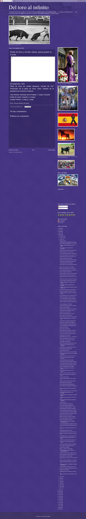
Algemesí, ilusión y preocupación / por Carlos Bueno (68, 259)
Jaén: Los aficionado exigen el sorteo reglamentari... (68, 298)
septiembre (62, 240)
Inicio (33, 150)
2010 (60, 507)
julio (60, 478)
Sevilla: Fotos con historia (64, 327)
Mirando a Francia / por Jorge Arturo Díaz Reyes (68, 416)
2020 (60, 491)
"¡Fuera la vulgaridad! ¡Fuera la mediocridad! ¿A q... (68, 325)
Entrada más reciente (13, 150)
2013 (60, 502)
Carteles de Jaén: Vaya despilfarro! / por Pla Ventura (68, 460)
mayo (61, 481)
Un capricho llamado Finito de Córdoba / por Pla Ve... (68, 410)
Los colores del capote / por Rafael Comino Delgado (68, 411)
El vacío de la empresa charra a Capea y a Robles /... (68, 363)
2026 (60, 228)
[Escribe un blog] (26, 106)
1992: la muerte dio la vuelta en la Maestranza (67, 384)
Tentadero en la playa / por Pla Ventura (66, 258)
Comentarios (61, 208)
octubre (61, 239)
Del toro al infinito (29, 7)
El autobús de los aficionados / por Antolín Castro (68, 261)
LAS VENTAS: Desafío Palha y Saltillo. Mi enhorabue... (68, 413)
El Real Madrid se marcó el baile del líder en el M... (68, 347)
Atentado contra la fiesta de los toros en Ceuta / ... (68, 338)
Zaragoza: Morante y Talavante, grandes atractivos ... (68, 308)
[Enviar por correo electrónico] (25, 106)
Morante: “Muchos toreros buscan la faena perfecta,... (68, 316)
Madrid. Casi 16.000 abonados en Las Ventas (67, 313)
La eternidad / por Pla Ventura (64, 447)
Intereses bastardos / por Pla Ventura (66, 271)
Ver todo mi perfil (60, 222)
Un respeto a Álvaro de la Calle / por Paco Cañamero (68, 390)
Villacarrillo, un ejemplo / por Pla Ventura (66, 419)
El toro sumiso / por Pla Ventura (65, 328)
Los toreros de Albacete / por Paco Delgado (67, 366)
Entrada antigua (51, 150)
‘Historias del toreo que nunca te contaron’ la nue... (68, 256)
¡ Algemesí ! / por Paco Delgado (65, 307)
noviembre (61, 237)
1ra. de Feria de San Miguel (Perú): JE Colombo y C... (68, 253)
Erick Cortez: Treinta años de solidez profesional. (68, 333)
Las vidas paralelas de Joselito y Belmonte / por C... (68, 454)
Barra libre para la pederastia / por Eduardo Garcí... (68, 289)
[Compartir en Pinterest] (30, 106)
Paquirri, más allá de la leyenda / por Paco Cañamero (68, 273)
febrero (61, 486)
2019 (60, 493)
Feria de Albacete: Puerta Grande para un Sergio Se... (68, 361)
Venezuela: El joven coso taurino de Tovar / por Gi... (68, 466)
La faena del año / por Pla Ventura (65, 335)
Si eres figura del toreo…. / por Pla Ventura (67, 251)
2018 (60, 494)
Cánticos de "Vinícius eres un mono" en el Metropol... (68, 351)
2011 (60, 505)
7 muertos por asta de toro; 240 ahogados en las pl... (68, 468)
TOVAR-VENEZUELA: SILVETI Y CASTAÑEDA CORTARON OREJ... (67, 422)
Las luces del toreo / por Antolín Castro (66, 315)
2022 (60, 234)
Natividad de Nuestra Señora (64, 469)
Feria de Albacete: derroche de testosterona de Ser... (68, 364)
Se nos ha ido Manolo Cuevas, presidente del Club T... (68, 295)
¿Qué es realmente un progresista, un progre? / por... (68, 270)
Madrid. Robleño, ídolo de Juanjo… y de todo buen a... (68, 336)
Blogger (49, 516)
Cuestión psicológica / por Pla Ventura (66, 304)
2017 (60, 496)
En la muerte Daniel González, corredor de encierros (68, 423)
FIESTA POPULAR (63, 402)
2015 (60, 499)
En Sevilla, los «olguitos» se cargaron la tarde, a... (68, 296)
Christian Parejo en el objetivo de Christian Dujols (68, 320)
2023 (60, 233)
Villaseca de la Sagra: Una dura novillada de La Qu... (68, 452)
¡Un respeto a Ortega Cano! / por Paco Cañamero (68, 305)
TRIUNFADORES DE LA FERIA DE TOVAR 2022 (68, 408)
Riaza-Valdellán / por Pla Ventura (65, 341)
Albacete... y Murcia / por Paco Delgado (66, 448)
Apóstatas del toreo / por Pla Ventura (66, 382)
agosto (61, 476)
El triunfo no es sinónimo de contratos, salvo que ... (68, 291)
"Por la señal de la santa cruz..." (65, 350)
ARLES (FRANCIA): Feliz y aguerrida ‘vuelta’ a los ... (68, 431)
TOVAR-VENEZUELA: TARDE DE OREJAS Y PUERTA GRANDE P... (67, 451)
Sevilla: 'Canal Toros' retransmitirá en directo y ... (68, 310)
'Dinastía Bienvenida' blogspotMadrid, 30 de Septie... (68, 242)
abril (60, 483)
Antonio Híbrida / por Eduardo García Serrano (67, 445)
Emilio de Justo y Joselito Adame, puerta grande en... (68, 250)
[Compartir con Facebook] (29, 106)
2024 (60, 231)
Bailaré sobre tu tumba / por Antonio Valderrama (67, 322)
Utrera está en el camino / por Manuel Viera (67, 405)
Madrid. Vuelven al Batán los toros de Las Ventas (68, 268)
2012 (60, 504)
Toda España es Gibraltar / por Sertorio (66, 430)
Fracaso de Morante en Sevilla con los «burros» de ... (68, 280)
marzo (61, 484)
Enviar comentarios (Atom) (17, 152)
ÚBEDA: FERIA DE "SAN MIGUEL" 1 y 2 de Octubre (68, 243)
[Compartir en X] (27, 106)
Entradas (60, 206)
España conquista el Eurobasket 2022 (66, 348)
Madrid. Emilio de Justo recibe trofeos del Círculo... (68, 330)
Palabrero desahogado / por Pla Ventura (66, 403)
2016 (60, 497)
